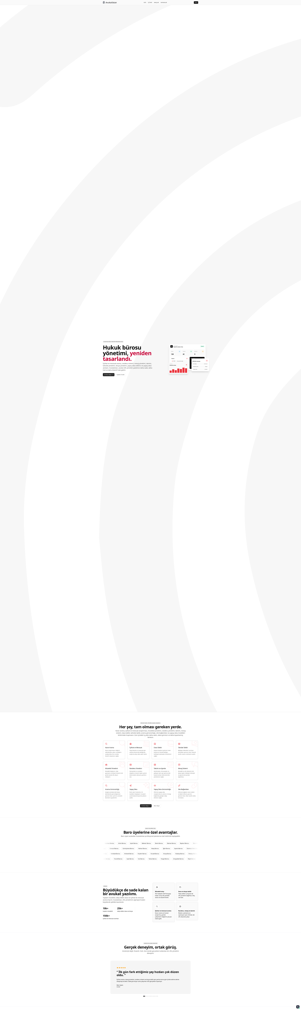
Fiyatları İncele (120, 374)
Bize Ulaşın (157, 806)
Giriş (196, 2)
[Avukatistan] (110, 2)
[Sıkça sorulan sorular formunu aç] (297, 1006)
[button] (107, 843)
